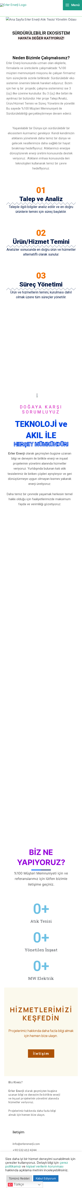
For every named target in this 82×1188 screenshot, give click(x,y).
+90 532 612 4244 (25, 1150)
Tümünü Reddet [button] (19, 1178)
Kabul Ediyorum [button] (46, 1178)
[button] (8, 19)
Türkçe (18, 1184)
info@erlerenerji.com (26, 1143)
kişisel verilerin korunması (44, 1166)
